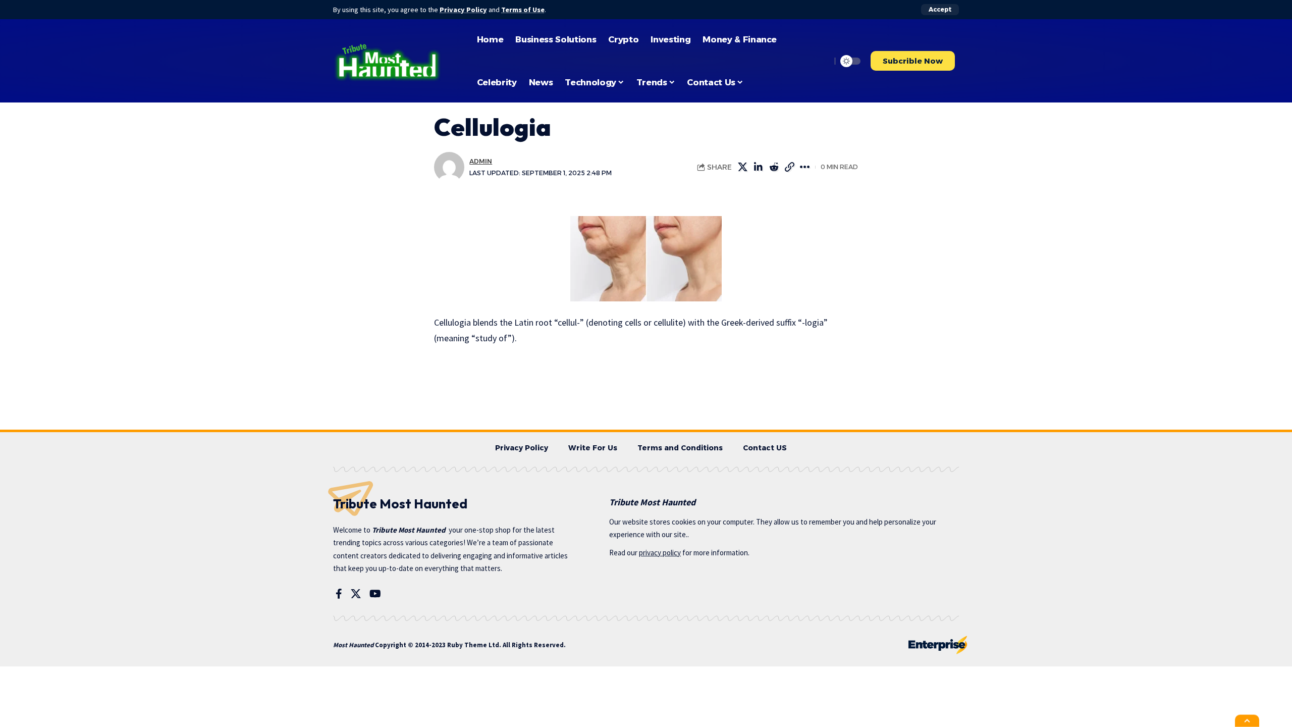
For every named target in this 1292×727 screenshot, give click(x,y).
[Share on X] (758, 167)
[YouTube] (375, 593)
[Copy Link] (805, 167)
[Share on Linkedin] (774, 167)
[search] (821, 61)
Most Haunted (353, 645)
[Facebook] (339, 593)
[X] (355, 593)
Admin (480, 161)
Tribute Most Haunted (409, 530)
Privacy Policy (463, 9)
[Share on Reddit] (789, 167)
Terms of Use (523, 9)
